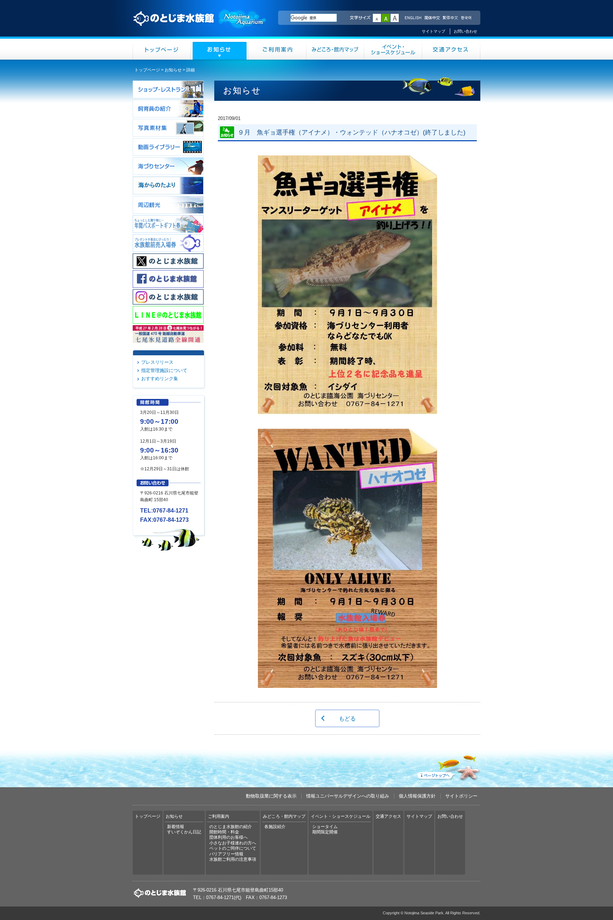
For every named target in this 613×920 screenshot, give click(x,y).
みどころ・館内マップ (335, 49)
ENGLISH (413, 18)
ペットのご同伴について (232, 848)
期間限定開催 (325, 831)
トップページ (162, 49)
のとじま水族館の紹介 (230, 826)
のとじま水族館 (200, 25)
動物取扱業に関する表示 (271, 796)
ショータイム (325, 826)
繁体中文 (450, 18)
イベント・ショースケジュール (393, 49)
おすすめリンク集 (159, 378)
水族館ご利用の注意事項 (232, 859)
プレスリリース (157, 362)
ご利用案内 (277, 49)
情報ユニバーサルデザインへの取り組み (347, 796)
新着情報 (175, 826)
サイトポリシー (461, 796)
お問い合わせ (465, 31)
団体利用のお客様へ (228, 837)
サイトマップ (433, 31)
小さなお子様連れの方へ (232, 842)
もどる (347, 718)
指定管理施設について (164, 370)
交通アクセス (451, 49)
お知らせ (220, 49)
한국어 (467, 18)
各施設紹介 (275, 826)
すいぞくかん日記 (184, 831)
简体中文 (432, 18)
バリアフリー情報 (226, 853)
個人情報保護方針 (417, 796)
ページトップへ (448, 766)
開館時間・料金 (224, 831)
